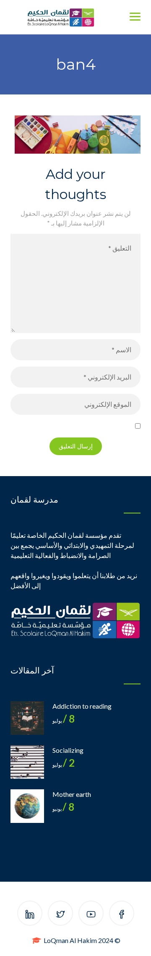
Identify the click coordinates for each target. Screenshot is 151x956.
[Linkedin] (30, 915)
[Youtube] (91, 915)
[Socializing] (27, 762)
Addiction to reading (82, 706)
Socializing (67, 750)
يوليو (63, 721)
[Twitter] (60, 915)
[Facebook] (121, 915)
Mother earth (71, 794)
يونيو (63, 809)
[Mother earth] (27, 806)
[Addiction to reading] (27, 718)
